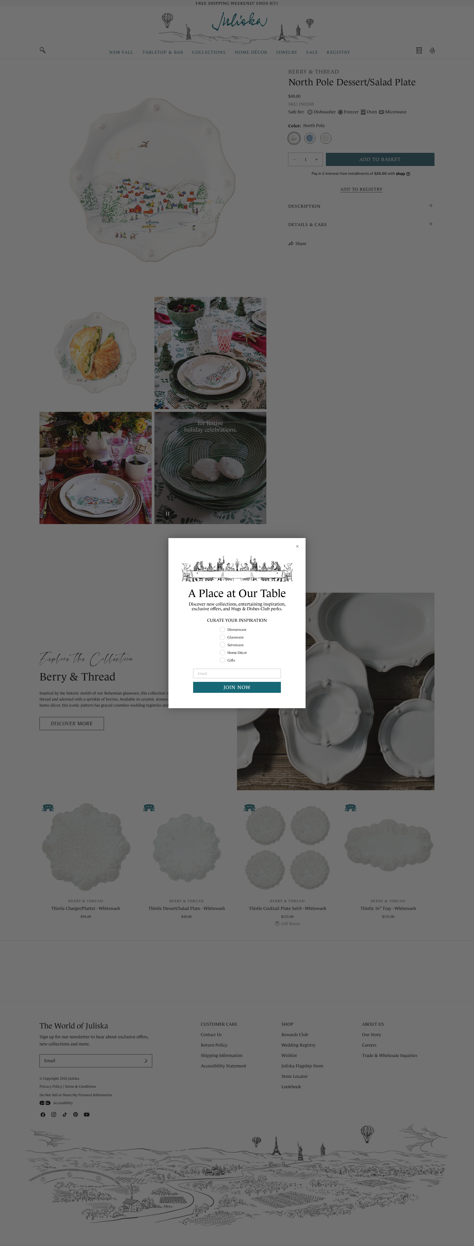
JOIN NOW (237, 687)
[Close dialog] (297, 546)
